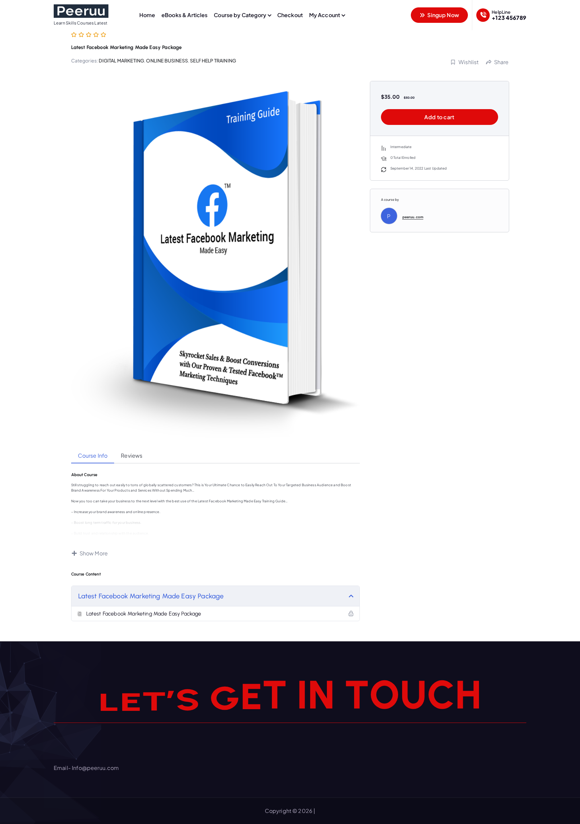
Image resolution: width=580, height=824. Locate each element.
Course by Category (240, 14)
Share (501, 61)
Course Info (93, 455)
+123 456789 (509, 17)
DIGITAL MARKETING (121, 60)
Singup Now (442, 14)
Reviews (131, 455)
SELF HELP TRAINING (213, 60)
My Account (324, 14)
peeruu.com (413, 217)
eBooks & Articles (184, 14)
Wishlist (468, 61)
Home (147, 14)
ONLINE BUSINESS (167, 60)
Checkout (290, 14)
